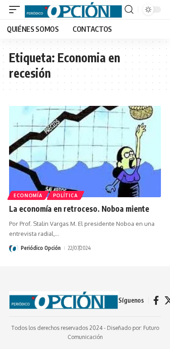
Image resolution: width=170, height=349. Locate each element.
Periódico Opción (41, 247)
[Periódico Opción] (73, 9)
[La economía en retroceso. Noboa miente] (85, 151)
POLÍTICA (65, 195)
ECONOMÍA (28, 195)
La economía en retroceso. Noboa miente (79, 209)
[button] (16, 9)
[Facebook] (156, 300)
